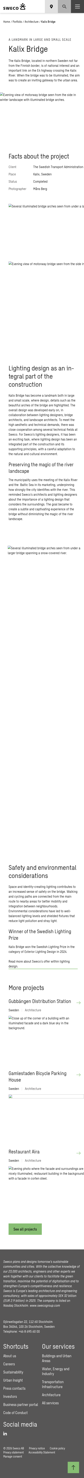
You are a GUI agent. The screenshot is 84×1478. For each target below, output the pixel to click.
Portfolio (17, 21)
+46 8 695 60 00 (29, 1331)
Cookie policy (57, 1448)
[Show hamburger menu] (77, 6)
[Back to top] (73, 1467)
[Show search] (64, 6)
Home (6, 21)
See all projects (25, 1229)
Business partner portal (20, 1404)
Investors (10, 1396)
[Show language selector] (51, 6)
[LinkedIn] (6, 1433)
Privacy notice (37, 1448)
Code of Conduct (15, 1412)
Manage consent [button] (12, 1456)
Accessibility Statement (42, 1452)
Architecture (32, 21)
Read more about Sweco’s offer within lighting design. (39, 963)
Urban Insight (13, 1380)
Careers (9, 1364)
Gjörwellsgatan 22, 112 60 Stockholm (28, 1322)
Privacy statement (13, 1452)
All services (50, 1403)
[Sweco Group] (14, 6)
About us (9, 1356)
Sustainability (13, 1372)
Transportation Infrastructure (53, 1384)
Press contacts (14, 1388)
